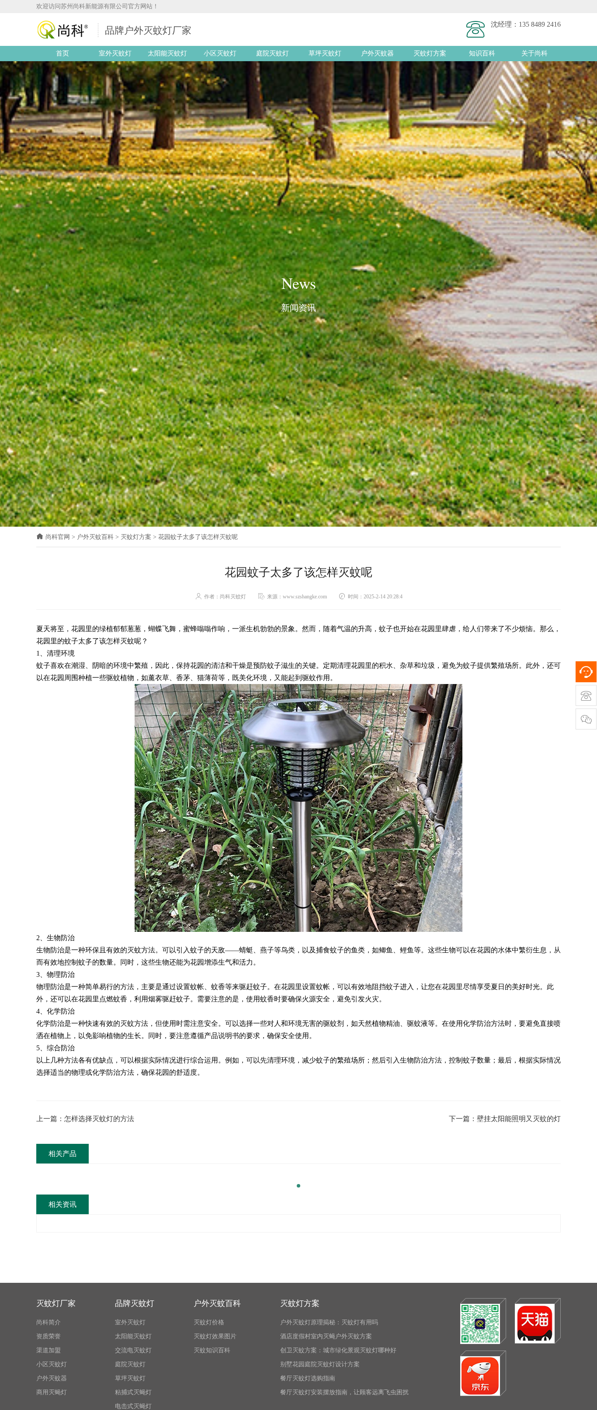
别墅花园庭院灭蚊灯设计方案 (320, 1364)
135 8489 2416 (540, 24)
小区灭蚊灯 (220, 53)
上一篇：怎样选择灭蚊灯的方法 (85, 1118)
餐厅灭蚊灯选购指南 (307, 1378)
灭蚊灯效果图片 (215, 1336)
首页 (62, 53)
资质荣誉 (48, 1336)
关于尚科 (534, 53)
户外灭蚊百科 (95, 537)
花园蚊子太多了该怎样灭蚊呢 (198, 537)
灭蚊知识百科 (212, 1350)
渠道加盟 (48, 1350)
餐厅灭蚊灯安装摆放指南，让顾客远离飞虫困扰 (344, 1392)
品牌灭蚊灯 (134, 1303)
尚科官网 (57, 537)
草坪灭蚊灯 (325, 53)
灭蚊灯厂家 (56, 1303)
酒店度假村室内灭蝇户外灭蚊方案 (326, 1336)
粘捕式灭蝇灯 (133, 1392)
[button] (298, 1186)
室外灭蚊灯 (115, 53)
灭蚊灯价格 (209, 1322)
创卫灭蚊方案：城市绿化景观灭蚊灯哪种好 (338, 1350)
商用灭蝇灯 (51, 1392)
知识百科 (482, 53)
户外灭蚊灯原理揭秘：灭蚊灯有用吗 (329, 1322)
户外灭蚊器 (377, 53)
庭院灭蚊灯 (272, 53)
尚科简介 (48, 1322)
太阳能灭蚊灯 (167, 53)
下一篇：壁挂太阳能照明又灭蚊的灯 (505, 1118)
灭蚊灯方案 (429, 53)
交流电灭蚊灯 (133, 1350)
